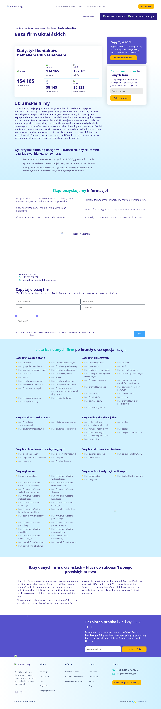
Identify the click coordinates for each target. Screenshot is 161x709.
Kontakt (102, 6)
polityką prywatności (23, 335)
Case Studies (44, 676)
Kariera (91, 681)
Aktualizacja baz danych (74, 681)
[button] (61, 6)
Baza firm (18, 28)
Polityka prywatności (47, 690)
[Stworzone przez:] (139, 702)
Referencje (44, 672)
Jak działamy (93, 676)
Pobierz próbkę (121, 98)
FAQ (41, 681)
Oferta (65, 6)
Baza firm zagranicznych (50, 315)
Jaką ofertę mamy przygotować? (34, 311)
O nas (58, 6)
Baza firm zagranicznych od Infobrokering (39, 28)
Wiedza (80, 6)
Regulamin (44, 686)
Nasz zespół (93, 672)
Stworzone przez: (125, 701)
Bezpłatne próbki (92, 6)
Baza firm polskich (27, 315)
